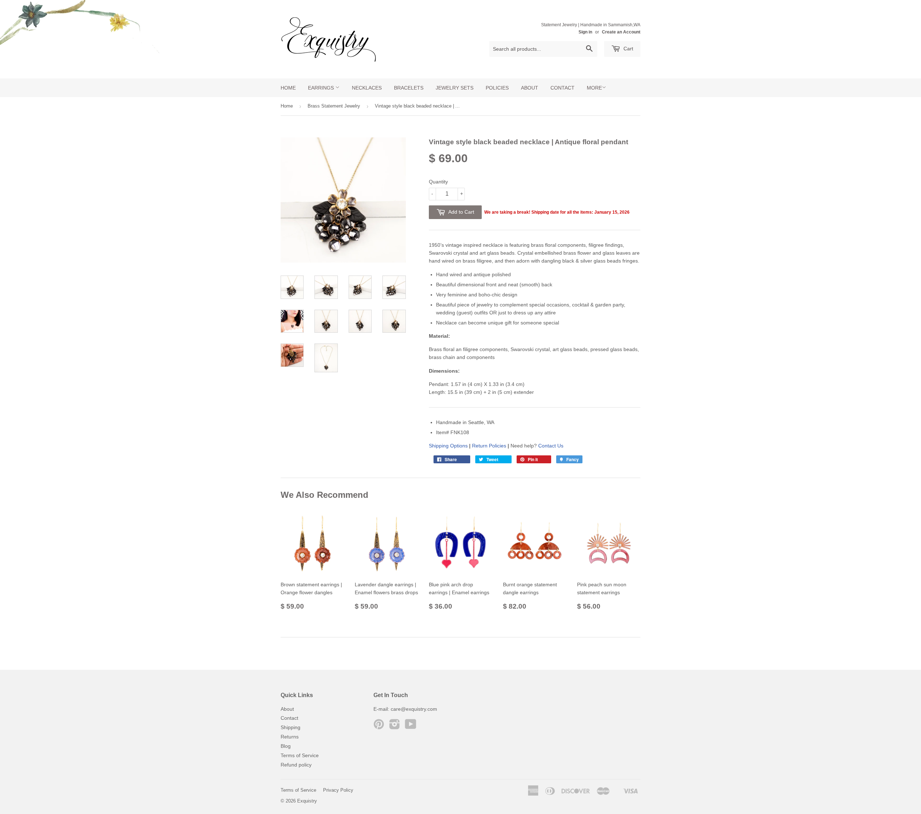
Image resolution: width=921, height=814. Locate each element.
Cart (627, 48)
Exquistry (307, 801)
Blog (286, 746)
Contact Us (550, 446)
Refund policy (296, 765)
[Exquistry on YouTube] (410, 726)
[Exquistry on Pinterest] (378, 726)
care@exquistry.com (414, 709)
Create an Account (621, 32)
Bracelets (408, 88)
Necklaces (367, 88)
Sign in (585, 32)
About (529, 88)
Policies (497, 88)
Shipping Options (448, 446)
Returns (290, 737)
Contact (562, 88)
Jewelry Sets (454, 88)
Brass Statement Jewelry (334, 106)
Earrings (321, 88)
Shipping (290, 727)
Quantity (438, 182)
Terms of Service (300, 755)
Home (288, 88)
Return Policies (489, 446)
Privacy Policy (338, 790)
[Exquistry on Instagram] (394, 726)
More (594, 88)
